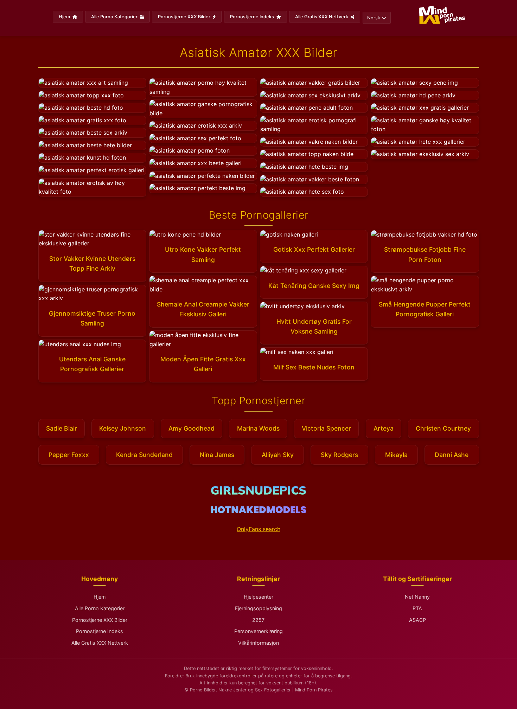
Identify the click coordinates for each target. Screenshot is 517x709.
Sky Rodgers (339, 454)
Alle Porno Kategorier (115, 16)
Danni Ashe (451, 454)
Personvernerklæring (258, 631)
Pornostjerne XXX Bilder (184, 16)
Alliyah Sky (278, 454)
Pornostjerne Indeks (252, 16)
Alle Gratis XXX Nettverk (322, 16)
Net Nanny (417, 597)
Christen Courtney (443, 428)
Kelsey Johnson (122, 428)
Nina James (217, 454)
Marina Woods (258, 428)
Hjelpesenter (258, 597)
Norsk (373, 17)
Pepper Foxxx (69, 454)
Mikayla (396, 454)
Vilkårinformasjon (258, 643)
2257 (258, 620)
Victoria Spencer (326, 428)
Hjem (65, 16)
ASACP (417, 620)
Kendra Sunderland (144, 454)
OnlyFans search (258, 529)
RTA (417, 608)
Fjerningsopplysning (258, 608)
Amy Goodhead (191, 428)
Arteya (384, 428)
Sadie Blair (61, 428)
